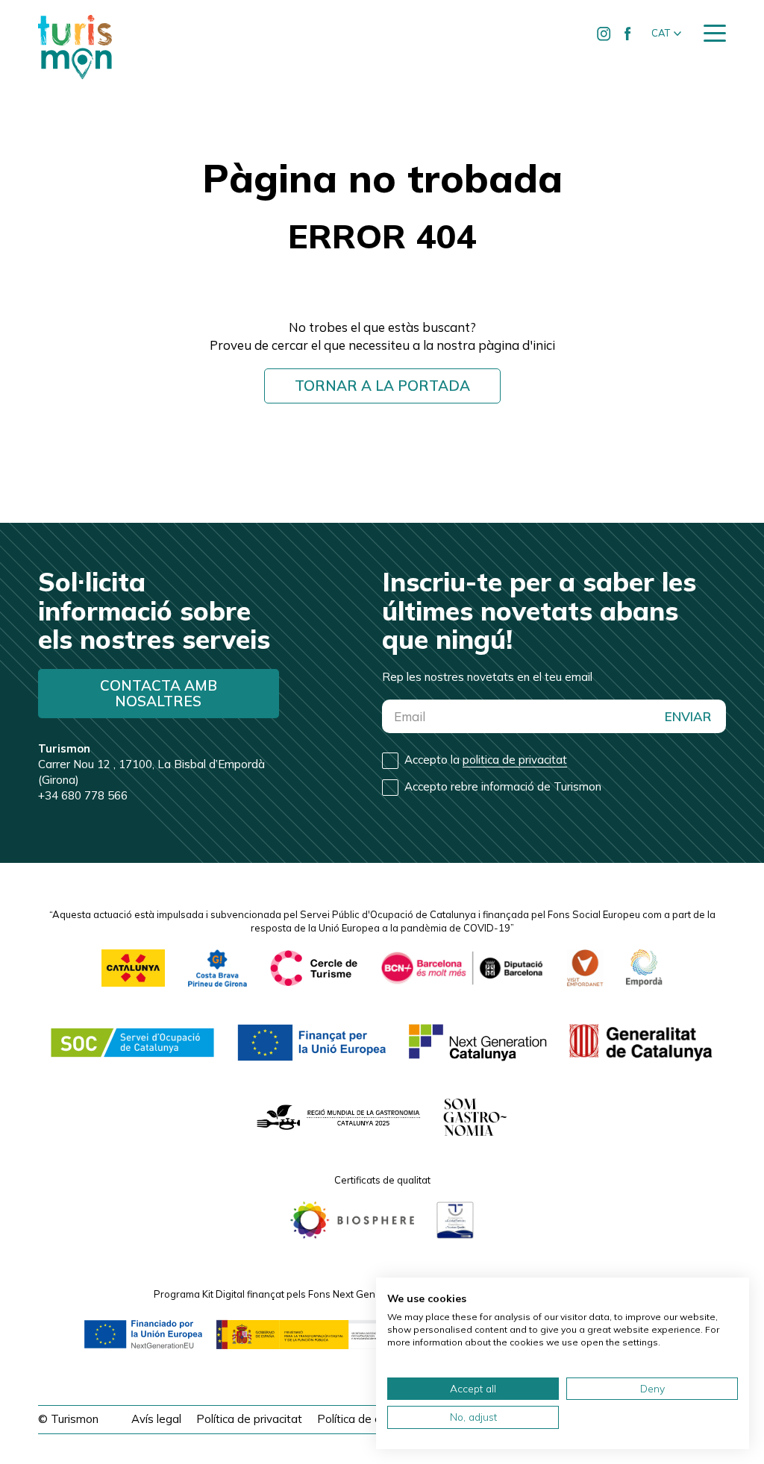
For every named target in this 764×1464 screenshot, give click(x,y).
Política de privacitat (249, 1419)
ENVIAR (688, 716)
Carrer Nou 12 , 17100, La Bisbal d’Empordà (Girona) (151, 764)
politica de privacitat (515, 760)
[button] (666, 33)
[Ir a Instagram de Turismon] (604, 33)
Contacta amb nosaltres (158, 693)
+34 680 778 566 (83, 795)
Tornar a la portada (382, 386)
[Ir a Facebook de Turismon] (628, 33)
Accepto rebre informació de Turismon (502, 786)
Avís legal (156, 1419)
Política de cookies (365, 1419)
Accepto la (485, 760)
